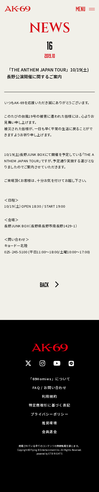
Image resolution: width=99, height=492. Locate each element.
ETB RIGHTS (55, 453)
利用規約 (49, 396)
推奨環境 (49, 423)
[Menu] (92, 8)
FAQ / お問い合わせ (49, 387)
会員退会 (49, 431)
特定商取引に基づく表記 (49, 405)
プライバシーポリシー (49, 414)
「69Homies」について (49, 378)
